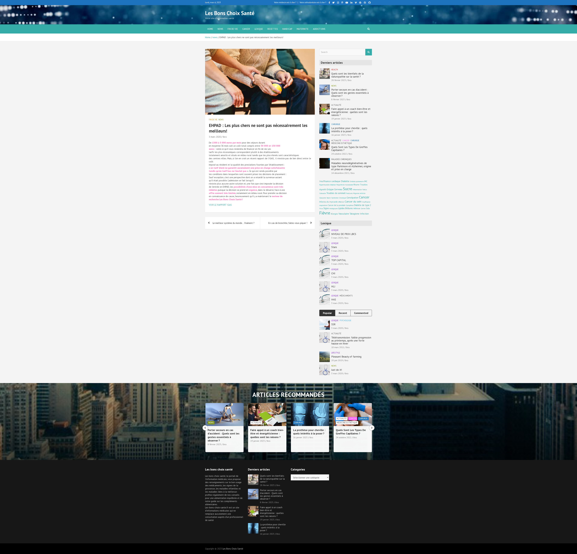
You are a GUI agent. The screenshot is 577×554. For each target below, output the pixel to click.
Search (368, 52)
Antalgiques (333, 208)
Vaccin (329, 198)
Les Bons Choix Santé (229, 13)
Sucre (347, 188)
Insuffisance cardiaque (329, 181)
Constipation (352, 197)
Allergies (334, 214)
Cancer (246, 28)
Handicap (287, 28)
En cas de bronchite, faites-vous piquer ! (287, 223)
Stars (334, 247)
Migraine (356, 193)
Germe (363, 208)
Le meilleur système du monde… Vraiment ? (233, 223)
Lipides (341, 208)
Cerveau (338, 189)
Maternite (302, 28)
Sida (368, 208)
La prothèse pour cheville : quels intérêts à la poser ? (349, 129)
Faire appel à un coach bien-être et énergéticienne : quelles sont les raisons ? (350, 112)
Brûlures (349, 208)
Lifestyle (335, 353)
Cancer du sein (353, 201)
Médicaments (346, 295)
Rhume (356, 184)
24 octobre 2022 (339, 153)
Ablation (333, 185)
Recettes (272, 28)
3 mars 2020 (215, 136)
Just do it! (336, 369)
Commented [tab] (361, 313)
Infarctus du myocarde (328, 202)
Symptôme (349, 205)
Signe (326, 208)
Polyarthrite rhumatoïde (344, 185)
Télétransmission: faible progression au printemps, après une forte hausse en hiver (351, 340)
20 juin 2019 (337, 360)
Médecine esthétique (341, 143)
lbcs (225, 136)
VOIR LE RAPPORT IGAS (220, 204)
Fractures (349, 193)
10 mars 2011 (337, 347)
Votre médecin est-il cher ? (285, 2)
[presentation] (205, 427)
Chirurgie (335, 124)
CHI (333, 273)
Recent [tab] (343, 313)
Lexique (259, 28)
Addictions (319, 28)
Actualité (336, 105)
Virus (321, 208)
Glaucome (322, 198)
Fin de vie (233, 28)
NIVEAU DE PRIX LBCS (343, 234)
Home (210, 28)
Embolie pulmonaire (357, 181)
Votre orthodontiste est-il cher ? (313, 2)
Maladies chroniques (341, 159)
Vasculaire (344, 213)
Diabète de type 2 (362, 205)
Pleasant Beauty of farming (346, 356)
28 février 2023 (338, 80)
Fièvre (324, 213)
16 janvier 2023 (338, 135)
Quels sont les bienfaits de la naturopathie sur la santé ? (347, 75)
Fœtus (364, 190)
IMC (365, 181)
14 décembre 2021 (340, 173)
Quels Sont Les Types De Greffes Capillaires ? (349, 148)
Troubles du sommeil (335, 193)
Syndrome (334, 198)
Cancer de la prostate (336, 205)
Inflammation (357, 190)
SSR (333, 324)
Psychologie (345, 320)
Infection (364, 213)
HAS (333, 299)
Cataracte (322, 193)
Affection (341, 202)
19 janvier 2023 (338, 118)
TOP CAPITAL (338, 260)
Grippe (330, 189)
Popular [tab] (327, 313)
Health (334, 69)
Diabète (345, 181)
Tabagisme (354, 213)
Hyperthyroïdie (324, 185)
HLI (333, 286)
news (220, 28)
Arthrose (356, 208)
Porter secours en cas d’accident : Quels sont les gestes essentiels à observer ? (350, 92)
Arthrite (362, 193)
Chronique (342, 198)
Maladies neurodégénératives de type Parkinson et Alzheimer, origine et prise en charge (351, 166)
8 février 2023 (338, 99)
